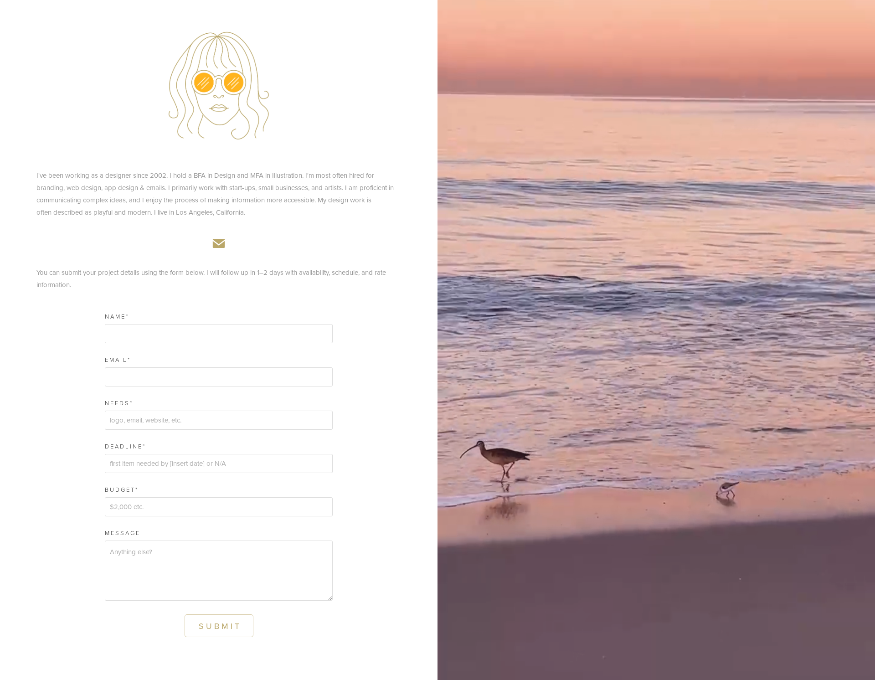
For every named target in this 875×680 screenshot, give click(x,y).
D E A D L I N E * (124, 446)
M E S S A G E (122, 533)
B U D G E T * (121, 490)
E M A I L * (117, 360)
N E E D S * (118, 403)
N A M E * (116, 316)
